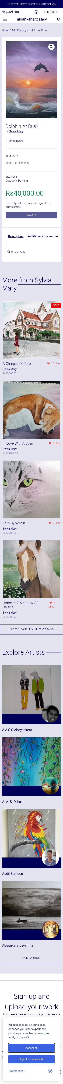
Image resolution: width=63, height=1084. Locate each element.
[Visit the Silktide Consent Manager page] (50, 1071)
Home (5, 30)
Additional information (43, 236)
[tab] (15, 236)
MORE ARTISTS (31, 958)
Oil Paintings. (49, 4)
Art (13, 30)
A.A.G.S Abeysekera (17, 730)
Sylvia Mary (16, 131)
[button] (51, 47)
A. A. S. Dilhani (12, 802)
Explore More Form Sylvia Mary (31, 629)
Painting (21, 30)
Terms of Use (13, 206)
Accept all (31, 1048)
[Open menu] (4, 19)
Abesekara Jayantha (17, 945)
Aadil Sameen (12, 874)
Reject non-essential (31, 1059)
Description (15, 236)
